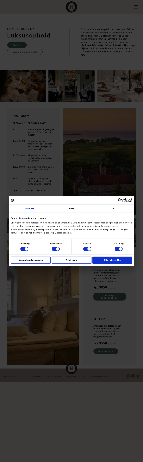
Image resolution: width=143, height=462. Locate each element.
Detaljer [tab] (71, 208)
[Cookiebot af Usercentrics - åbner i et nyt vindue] (120, 200)
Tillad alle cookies (112, 260)
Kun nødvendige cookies (31, 260)
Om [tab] (113, 208)
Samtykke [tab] (29, 208)
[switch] (56, 249)
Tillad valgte (71, 260)
